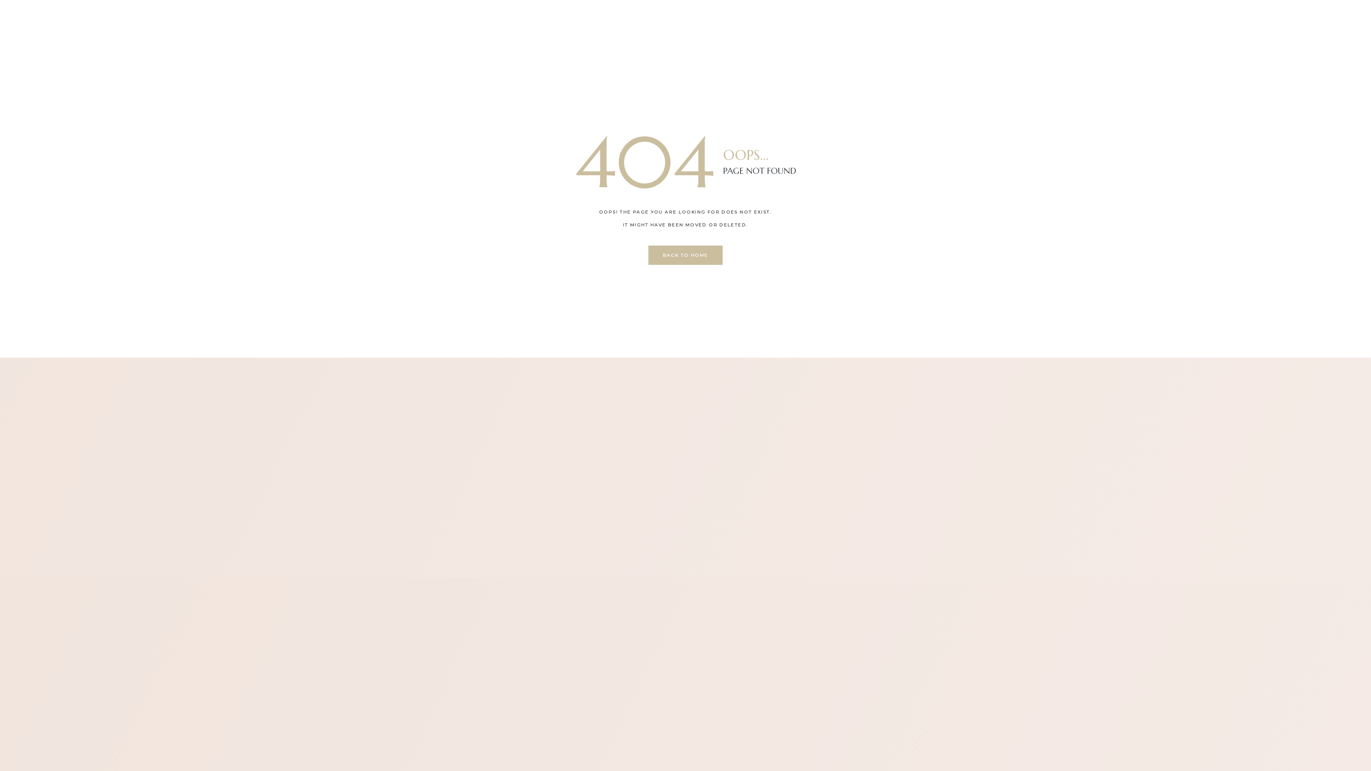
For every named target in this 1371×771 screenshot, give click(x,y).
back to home (685, 255)
